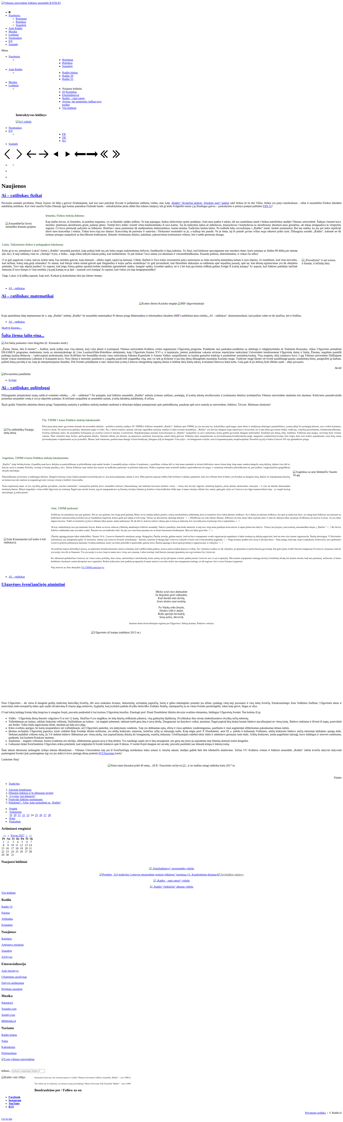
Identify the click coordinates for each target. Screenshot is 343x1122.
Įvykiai (12, 380)
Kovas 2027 (17, 835)
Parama (5, 912)
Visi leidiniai (8, 892)
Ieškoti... (6, 1070)
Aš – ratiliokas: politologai (25, 387)
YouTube (14, 1103)
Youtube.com (8, 1008)
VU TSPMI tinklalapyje (92, 567)
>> (30, 835)
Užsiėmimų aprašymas (14, 976)
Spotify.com (8, 1014)
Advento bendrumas (20, 789)
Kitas (12, 818)
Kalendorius (8, 1047)
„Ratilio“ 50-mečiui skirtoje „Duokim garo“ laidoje (200, 202)
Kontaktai (7, 924)
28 (49, 815)
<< (4, 835)
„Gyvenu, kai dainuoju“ (22, 796)
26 (40, 815)
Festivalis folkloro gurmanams (26, 799)
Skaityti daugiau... (11, 327)
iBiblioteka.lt (8, 1021)
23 (27, 815)
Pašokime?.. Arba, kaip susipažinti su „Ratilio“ (35, 802)
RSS (11, 1106)
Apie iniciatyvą (10, 970)
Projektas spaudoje (12, 989)
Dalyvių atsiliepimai (12, 982)
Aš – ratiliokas (17, 288)
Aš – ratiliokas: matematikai (27, 296)
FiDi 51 (267, 206)
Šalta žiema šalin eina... (22, 335)
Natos (4, 1041)
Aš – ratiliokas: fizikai (21, 195)
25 (36, 815)
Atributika (7, 918)
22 (23, 815)
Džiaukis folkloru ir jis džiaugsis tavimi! (31, 792)
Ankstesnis (15, 811)
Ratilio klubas (9, 1034)
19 (10, 815)
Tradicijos (14, 783)
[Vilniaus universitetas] (17, 1059)
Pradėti (13, 808)
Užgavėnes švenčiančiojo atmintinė (33, 584)
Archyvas (6, 956)
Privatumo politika (315, 1112)
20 (15, 815)
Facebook (14, 1097)
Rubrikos (6, 938)
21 (19, 815)
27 (45, 815)
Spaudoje (6, 950)
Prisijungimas (9, 1053)
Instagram (15, 1100)
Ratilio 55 (7, 906)
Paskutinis (15, 821)
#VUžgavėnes (106, 753)
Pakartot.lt (7, 1002)
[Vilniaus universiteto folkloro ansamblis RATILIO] (31, 2)
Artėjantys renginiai (12, 944)
